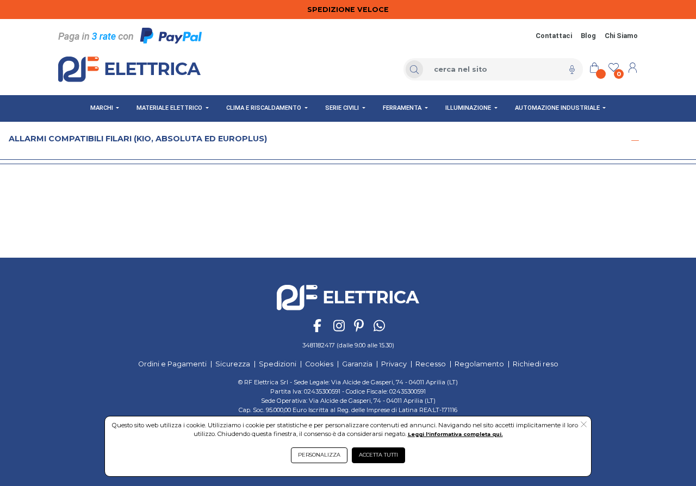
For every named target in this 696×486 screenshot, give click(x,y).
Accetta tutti (378, 455)
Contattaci (554, 36)
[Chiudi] (635, 140)
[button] (584, 425)
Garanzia (357, 364)
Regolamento (479, 364)
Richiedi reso (535, 364)
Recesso (430, 364)
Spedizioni (277, 364)
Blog (588, 36)
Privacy (394, 364)
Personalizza (319, 455)
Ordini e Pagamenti (172, 364)
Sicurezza (232, 364)
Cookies (319, 364)
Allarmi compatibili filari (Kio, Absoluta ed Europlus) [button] (138, 139)
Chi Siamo (621, 36)
